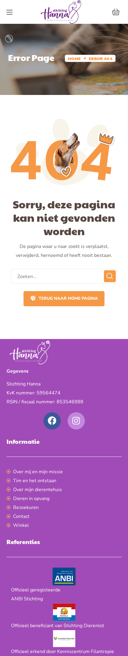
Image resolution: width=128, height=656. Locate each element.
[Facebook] (52, 420)
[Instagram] (76, 420)
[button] (116, 12)
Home (74, 58)
